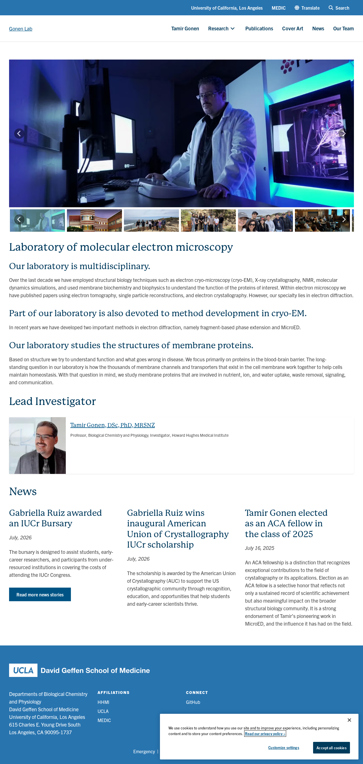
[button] (307, 7)
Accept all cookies (331, 747)
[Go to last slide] (19, 133)
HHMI (103, 702)
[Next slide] (344, 133)
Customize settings (283, 747)
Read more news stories (40, 594)
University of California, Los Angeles (227, 7)
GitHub (193, 702)
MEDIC (279, 7)
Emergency (144, 751)
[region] (259, 736)
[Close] (349, 720)
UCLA (103, 711)
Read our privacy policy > (265, 733)
